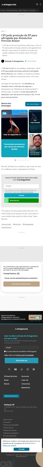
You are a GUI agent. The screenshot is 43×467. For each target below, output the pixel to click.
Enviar (21, 195)
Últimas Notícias (12, 10)
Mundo (25, 10)
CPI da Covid (17, 224)
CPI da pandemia (28, 224)
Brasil (20, 10)
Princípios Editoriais (9, 436)
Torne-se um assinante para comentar (20, 278)
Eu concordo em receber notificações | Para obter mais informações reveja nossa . (20, 191)
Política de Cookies (9, 430)
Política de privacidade (11, 425)
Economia (32, 10)
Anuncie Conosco (11, 396)
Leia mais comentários (21, 284)
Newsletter (26, 387)
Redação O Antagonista (14, 61)
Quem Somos (7, 419)
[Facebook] (34, 369)
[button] (15, 160)
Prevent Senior (6, 227)
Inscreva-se (14, 200)
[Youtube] (15, 369)
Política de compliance (11, 433)
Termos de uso (8, 427)
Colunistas (26, 384)
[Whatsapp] (22, 369)
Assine (32, 317)
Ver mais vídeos (33, 104)
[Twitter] (9, 369)
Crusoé (3, 10)
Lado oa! (39, 10)
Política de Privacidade (26, 192)
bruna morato (6, 224)
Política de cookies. (9, 445)
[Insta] (28, 369)
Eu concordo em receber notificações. (21, 351)
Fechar (21, 449)
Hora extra (6, 422)
